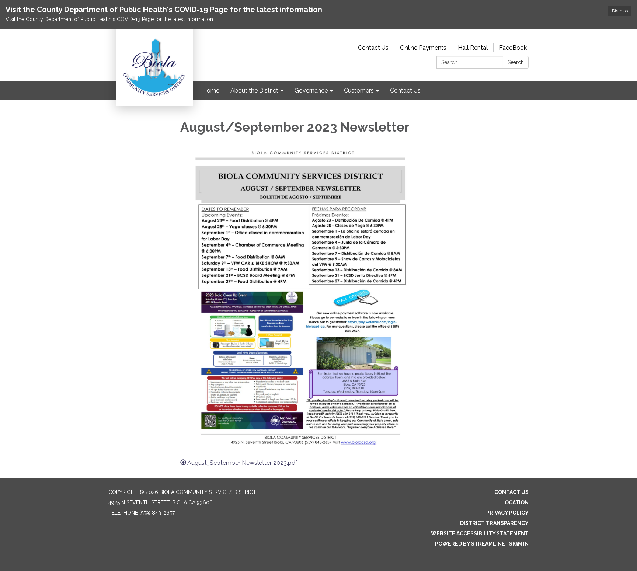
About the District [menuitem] (254, 90)
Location (515, 502)
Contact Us (373, 47)
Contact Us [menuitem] (405, 90)
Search (516, 62)
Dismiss (620, 10)
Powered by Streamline (470, 544)
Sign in (519, 544)
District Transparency (494, 523)
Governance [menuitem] (311, 90)
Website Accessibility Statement (480, 533)
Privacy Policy (507, 513)
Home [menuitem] (210, 90)
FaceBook (513, 47)
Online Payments (423, 47)
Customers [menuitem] (359, 90)
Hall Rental (473, 47)
